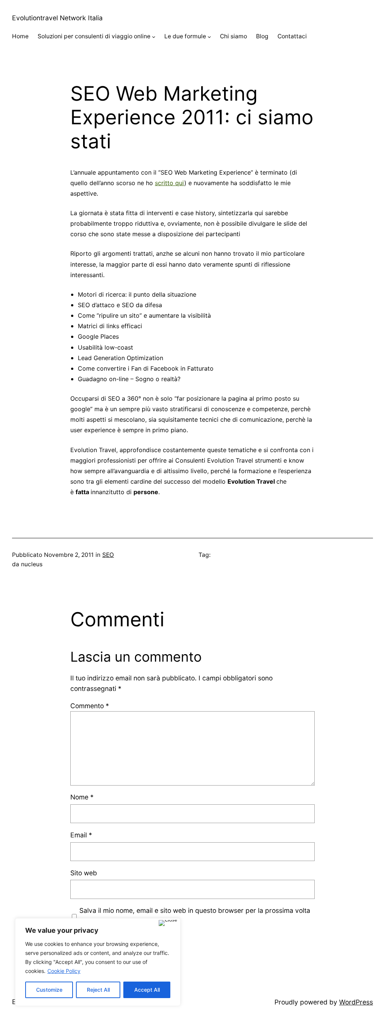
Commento (89, 706)
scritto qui (169, 183)
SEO (108, 554)
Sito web (83, 873)
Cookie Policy (63, 971)
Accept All (147, 989)
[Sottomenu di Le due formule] (209, 36)
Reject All (98, 989)
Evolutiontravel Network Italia (57, 18)
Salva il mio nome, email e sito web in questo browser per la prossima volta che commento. (194, 915)
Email (81, 835)
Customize (49, 989)
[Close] (168, 923)
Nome (82, 797)
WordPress (356, 1002)
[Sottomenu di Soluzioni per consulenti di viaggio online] (153, 36)
